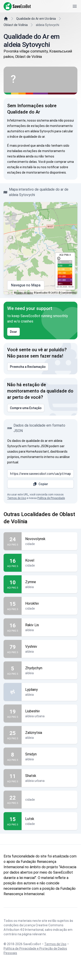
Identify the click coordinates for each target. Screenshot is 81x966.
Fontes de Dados (24, 293)
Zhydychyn (33, 668)
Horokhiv (32, 603)
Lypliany (31, 689)
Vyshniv (31, 646)
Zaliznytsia (33, 732)
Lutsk (29, 819)
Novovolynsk (35, 539)
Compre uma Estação (26, 408)
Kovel (29, 560)
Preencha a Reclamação (28, 367)
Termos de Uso (16, 498)
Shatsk (30, 776)
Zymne (30, 582)
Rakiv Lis (32, 625)
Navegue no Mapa (25, 285)
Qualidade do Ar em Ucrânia (36, 18)
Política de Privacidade (51, 498)
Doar (13, 332)
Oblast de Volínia (16, 25)
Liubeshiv (32, 711)
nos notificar (50, 167)
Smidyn (31, 754)
